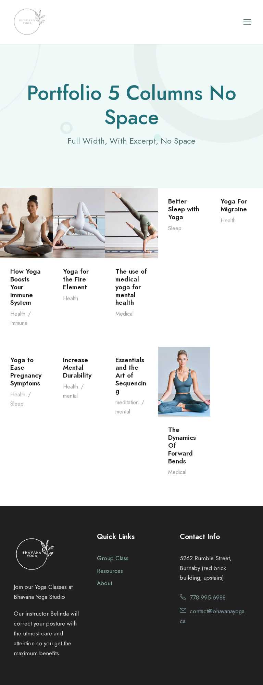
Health (17, 314)
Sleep (174, 228)
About (104, 583)
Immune (19, 323)
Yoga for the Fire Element (76, 279)
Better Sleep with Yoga (183, 209)
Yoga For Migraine (234, 205)
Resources (110, 571)
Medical (124, 314)
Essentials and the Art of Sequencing (130, 375)
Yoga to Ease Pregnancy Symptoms (25, 371)
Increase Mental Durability (77, 367)
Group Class (112, 558)
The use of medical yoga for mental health (131, 287)
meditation (127, 402)
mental (70, 396)
